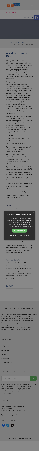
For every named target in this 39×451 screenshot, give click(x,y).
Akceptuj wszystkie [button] (19, 230)
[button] (19, 225)
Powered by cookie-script (19, 238)
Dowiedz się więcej (28, 226)
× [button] (33, 213)
